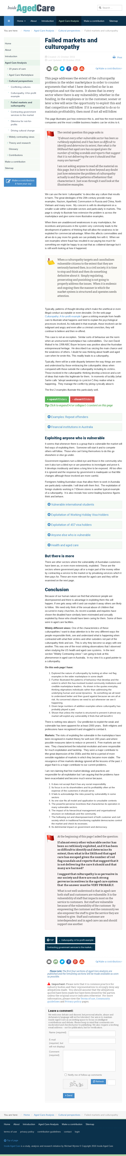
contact (68, 1131)
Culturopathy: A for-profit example (63, 316)
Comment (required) (54, 1053)
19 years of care (17, 68)
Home (20, 21)
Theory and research (20, 143)
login (77, 1131)
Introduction (48, 21)
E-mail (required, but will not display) (57, 1043)
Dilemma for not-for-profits (21, 123)
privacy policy (27, 1131)
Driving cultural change (23, 130)
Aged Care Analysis (69, 21)
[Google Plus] (76, 68)
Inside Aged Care (12, 1146)
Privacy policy (73, 1001)
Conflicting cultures (21, 87)
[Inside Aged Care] (32, 8)
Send (69, 1095)
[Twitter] (63, 68)
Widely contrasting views (21, 136)
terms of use (10, 1131)
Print (119, 57)
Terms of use (88, 998)
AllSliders (57, 399)
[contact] (50, 68)
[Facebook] (69, 68)
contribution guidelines (49, 1131)
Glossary (13, 149)
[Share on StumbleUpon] (82, 68)
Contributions (16, 155)
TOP (51, 940)
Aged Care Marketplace (21, 75)
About (34, 21)
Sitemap (113, 21)
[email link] (56, 68)
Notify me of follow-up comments (85, 1075)
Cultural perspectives (21, 81)
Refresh (99, 1081)
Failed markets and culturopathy (21, 104)
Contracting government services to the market (69, 947)
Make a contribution (94, 21)
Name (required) (57, 1032)
